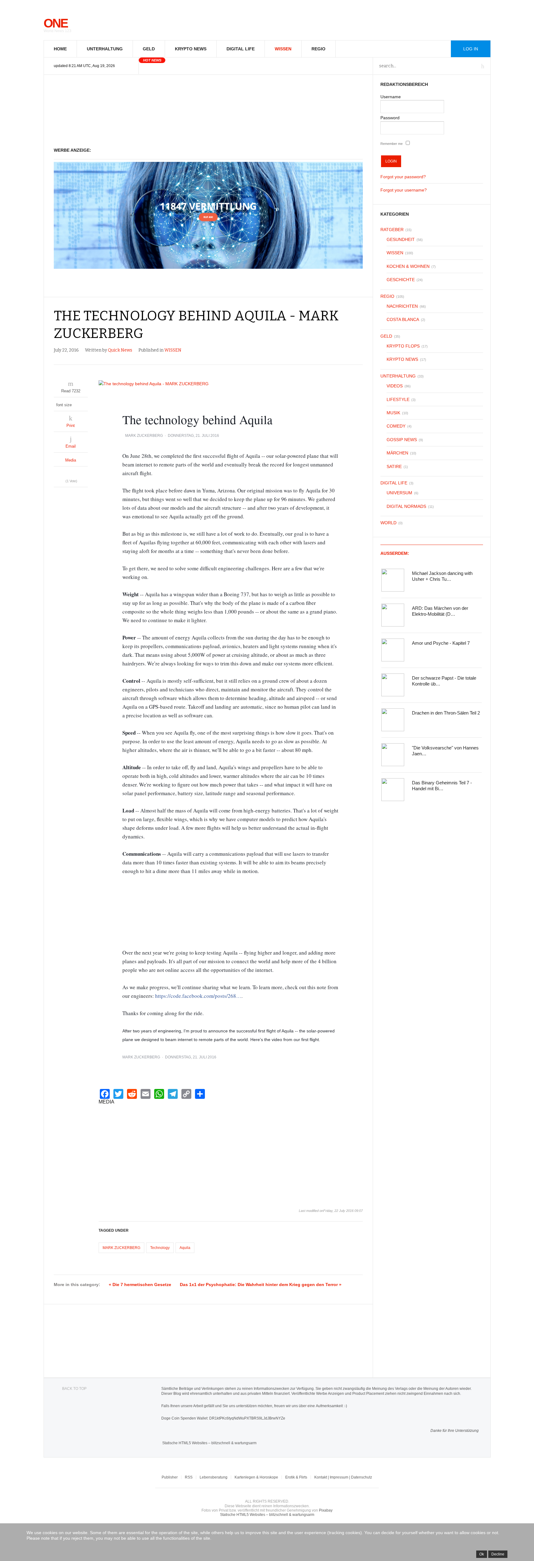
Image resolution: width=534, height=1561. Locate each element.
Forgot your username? (403, 190)
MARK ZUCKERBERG (144, 435)
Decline (497, 1554)
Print (70, 425)
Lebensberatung (213, 1477)
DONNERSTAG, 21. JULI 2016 (193, 435)
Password (390, 117)
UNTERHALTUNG (105, 48)
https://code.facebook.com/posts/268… (198, 995)
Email (71, 446)
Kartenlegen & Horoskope (256, 1477)
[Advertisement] (208, 111)
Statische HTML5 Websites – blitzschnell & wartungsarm (209, 1443)
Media (70, 460)
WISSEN (283, 48)
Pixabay (326, 1510)
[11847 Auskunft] (208, 267)
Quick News (120, 350)
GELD (149, 48)
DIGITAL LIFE (241, 48)
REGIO (318, 48)
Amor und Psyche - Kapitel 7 (441, 643)
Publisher (170, 1477)
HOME (60, 48)
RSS (189, 1477)
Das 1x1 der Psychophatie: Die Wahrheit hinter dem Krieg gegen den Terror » (260, 1284)
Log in (470, 48)
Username (390, 96)
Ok (481, 1554)
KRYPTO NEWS (190, 48)
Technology (160, 1248)
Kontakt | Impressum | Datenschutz (343, 1477)
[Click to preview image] (231, 383)
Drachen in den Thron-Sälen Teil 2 (446, 712)
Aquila (185, 1248)
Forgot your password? (403, 176)
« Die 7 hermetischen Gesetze (140, 1284)
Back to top (74, 1388)
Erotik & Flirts (296, 1477)
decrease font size (77, 403)
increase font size (83, 403)
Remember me (391, 144)
